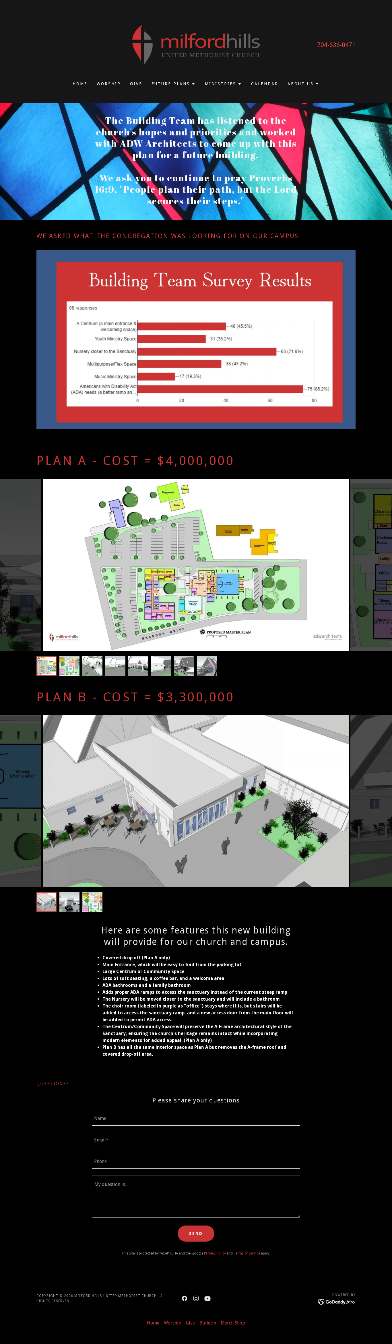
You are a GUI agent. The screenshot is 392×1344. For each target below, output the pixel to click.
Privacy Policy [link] (215, 1253)
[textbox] (196, 1118)
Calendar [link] (264, 83)
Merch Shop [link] (233, 1323)
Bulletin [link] (207, 1323)
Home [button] (153, 1323)
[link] (196, 44)
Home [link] (80, 83)
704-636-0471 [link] (336, 44)
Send (196, 1233)
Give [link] (136, 83)
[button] (174, 83)
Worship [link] (109, 83)
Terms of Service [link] (247, 1253)
